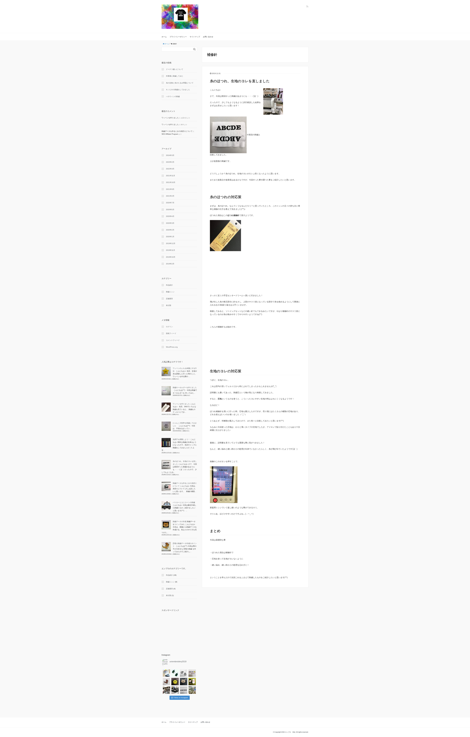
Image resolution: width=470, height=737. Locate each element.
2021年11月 (170, 176)
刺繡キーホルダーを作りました (185, 387)
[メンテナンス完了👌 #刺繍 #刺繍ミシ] (166, 690)
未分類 (168, 305)
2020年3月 (170, 223)
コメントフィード (173, 340)
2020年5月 (170, 210)
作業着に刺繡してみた (174, 76)
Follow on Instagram (181, 698)
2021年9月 (170, 189)
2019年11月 (170, 250)
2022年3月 (170, 169)
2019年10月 (170, 257)
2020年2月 (170, 230)
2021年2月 (170, 196)
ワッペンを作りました (170, 118)
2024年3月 (170, 155)
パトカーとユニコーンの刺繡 (184, 502)
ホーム (164, 37)
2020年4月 (170, 216)
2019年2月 (170, 264)
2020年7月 (170, 203)
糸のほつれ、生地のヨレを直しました (240, 81)
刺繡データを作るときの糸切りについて (177, 131)
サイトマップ (195, 37)
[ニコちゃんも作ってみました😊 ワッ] (175, 681)
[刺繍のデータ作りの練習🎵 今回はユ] (166, 673)
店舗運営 (169, 299)
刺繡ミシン (170, 292)
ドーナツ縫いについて (174, 69)
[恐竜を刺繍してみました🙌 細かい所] (166, 681)
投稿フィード (171, 333)
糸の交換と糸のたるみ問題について (179, 83)
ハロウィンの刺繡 (173, 96)
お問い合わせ (208, 37)
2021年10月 (170, 182)
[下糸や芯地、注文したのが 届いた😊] (192, 681)
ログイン (169, 327)
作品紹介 (169, 285)
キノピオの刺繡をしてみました (178, 90)
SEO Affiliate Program (170, 134)
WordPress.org (172, 347)
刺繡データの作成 (179, 521)
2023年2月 (170, 162)
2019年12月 (170, 243)
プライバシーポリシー (178, 37)
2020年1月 (170, 237)
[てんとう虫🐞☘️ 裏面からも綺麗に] (183, 673)
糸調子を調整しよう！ (181, 439)
